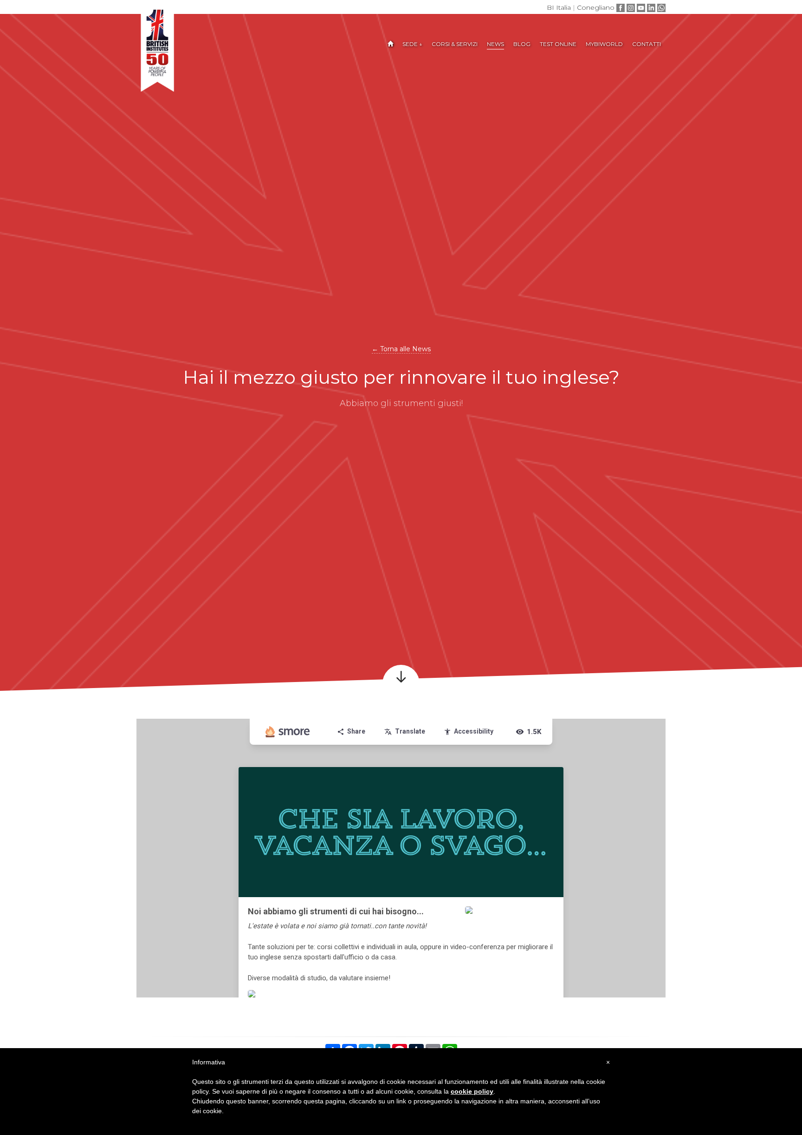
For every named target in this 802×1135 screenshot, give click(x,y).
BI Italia (559, 7)
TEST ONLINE (558, 43)
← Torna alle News (401, 349)
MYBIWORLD (604, 43)
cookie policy (472, 1091)
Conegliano (595, 7)
